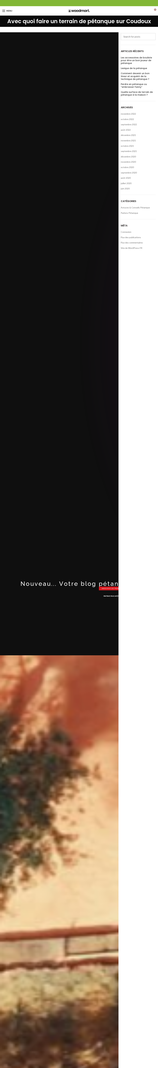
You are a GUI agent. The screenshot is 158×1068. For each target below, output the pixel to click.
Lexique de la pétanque (134, 68)
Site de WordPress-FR (131, 248)
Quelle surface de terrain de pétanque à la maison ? (137, 93)
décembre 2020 (128, 156)
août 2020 (126, 178)
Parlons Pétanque (129, 213)
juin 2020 (125, 188)
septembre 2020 (129, 172)
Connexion (126, 232)
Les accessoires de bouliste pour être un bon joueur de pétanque (136, 60)
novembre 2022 (128, 113)
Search (151, 36)
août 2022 (126, 129)
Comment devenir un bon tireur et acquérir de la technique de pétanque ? (135, 76)
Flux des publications (131, 237)
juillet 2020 (126, 183)
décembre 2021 (128, 135)
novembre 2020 (128, 161)
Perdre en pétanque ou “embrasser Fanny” (134, 85)
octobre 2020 (127, 167)
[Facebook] (79, 3)
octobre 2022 (127, 119)
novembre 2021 (128, 140)
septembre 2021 (129, 151)
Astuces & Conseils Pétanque (135, 207)
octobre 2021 (127, 146)
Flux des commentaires (132, 242)
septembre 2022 (129, 124)
